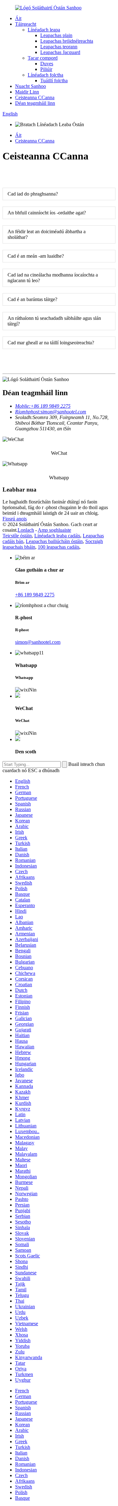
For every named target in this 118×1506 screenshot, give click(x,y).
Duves (46, 63)
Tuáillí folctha (54, 80)
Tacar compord (43, 58)
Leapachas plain (56, 35)
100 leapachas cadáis (58, 547)
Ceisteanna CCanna (34, 97)
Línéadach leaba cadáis (57, 535)
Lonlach (26, 530)
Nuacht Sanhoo (30, 86)
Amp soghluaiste (54, 530)
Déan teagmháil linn (35, 103)
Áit (18, 18)
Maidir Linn (27, 91)
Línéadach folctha (45, 75)
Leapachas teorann (58, 46)
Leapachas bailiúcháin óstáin (54, 541)
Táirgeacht (25, 24)
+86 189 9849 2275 (34, 594)
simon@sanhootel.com (37, 642)
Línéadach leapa (44, 29)
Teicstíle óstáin (17, 535)
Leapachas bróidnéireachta (66, 41)
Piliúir (46, 69)
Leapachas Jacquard (60, 52)
